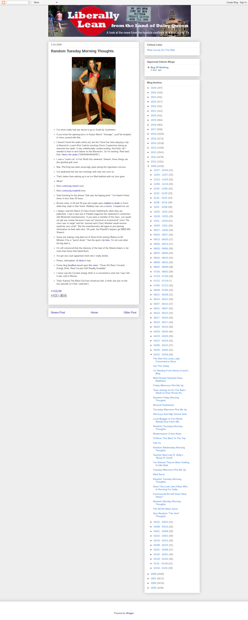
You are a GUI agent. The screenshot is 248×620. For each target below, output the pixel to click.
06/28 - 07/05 (161, 290)
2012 (154, 152)
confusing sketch (70, 186)
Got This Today (161, 366)
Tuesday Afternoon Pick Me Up (169, 469)
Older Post (130, 312)
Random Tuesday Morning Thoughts (82, 51)
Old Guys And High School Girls (170, 414)
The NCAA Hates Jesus (165, 508)
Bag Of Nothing (160, 67)
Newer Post (58, 312)
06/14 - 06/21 (161, 299)
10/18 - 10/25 (161, 216)
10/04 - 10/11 (161, 225)
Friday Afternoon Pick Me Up (168, 385)
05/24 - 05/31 (161, 313)
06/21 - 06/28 (161, 294)
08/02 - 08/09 (161, 267)
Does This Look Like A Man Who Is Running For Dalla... (170, 488)
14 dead (80, 260)
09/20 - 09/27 (161, 234)
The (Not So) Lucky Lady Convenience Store (166, 360)
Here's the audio (69, 154)
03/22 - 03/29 (161, 354)
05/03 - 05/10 (161, 326)
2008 (154, 574)
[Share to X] (59, 295)
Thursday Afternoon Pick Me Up (170, 409)
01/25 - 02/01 (161, 554)
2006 (154, 583)
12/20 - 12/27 (161, 174)
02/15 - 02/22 (161, 540)
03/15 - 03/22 (161, 522)
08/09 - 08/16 (161, 262)
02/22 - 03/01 (161, 535)
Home (94, 312)
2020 (154, 115)
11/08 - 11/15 (161, 202)
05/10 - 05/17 (161, 322)
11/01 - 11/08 (161, 207)
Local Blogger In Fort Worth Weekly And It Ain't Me (168, 420)
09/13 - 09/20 (161, 239)
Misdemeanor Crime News (167, 433)
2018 (154, 124)
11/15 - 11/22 (161, 197)
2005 (154, 587)
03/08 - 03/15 (161, 526)
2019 (154, 120)
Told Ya (157, 443)
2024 (154, 97)
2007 (154, 578)
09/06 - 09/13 (161, 244)
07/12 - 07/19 (161, 280)
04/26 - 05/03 (161, 331)
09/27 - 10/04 (161, 230)
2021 (154, 111)
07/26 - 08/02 (161, 271)
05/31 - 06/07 (161, 308)
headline (72, 265)
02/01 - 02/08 (161, 549)
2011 (154, 157)
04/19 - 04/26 (161, 336)
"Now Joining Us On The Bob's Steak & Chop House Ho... (169, 391)
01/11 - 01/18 (161, 563)
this (78, 137)
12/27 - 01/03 (161, 170)
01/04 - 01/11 (161, 568)
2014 (154, 143)
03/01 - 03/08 (161, 531)
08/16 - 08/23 (161, 257)
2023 (154, 101)
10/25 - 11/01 (161, 211)
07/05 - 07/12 (161, 285)
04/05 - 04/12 (161, 345)
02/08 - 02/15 (161, 545)
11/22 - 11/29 (161, 193)
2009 (154, 166)
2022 (154, 106)
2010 (154, 161)
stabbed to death (111, 203)
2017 (154, 129)
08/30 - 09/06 (161, 248)
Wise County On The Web (161, 50)
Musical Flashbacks (163, 405)
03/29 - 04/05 (161, 350)
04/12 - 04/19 (161, 340)
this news (93, 265)
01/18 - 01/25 (161, 559)
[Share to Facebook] (62, 295)
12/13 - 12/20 (161, 179)
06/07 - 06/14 (161, 303)
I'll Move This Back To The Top (169, 438)
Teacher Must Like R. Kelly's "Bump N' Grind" (168, 456)
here (107, 240)
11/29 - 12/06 (161, 188)
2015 (154, 138)
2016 (154, 134)
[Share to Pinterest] (65, 295)
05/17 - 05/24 (161, 317)
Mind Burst (158, 474)
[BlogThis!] (55, 295)
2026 (154, 87)
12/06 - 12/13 (161, 184)
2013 (154, 147)
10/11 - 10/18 (161, 220)
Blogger (129, 613)
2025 (154, 92)
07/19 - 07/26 (161, 276)
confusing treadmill (71, 190)
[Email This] (52, 295)
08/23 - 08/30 (161, 253)
